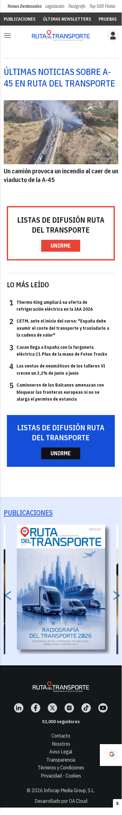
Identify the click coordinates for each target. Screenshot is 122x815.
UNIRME (61, 245)
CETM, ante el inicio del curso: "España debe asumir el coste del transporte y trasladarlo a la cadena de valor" (59, 328)
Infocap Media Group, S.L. (69, 790)
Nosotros (61, 744)
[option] (61, 587)
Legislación (54, 6)
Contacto (60, 736)
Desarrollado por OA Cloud (61, 801)
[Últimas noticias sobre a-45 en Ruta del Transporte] (61, 35)
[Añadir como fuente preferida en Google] (111, 755)
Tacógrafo (76, 6)
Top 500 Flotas (102, 6)
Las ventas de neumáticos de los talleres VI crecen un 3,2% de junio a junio (57, 369)
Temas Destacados (24, 6)
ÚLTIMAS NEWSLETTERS (67, 19)
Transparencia (60, 760)
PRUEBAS (108, 19)
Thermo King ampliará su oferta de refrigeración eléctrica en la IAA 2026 (51, 305)
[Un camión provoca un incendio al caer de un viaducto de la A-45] (61, 132)
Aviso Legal (60, 751)
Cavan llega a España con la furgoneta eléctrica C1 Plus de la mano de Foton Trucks (58, 350)
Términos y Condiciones (61, 767)
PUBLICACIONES (20, 19)
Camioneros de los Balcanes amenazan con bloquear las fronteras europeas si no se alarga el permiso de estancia (56, 392)
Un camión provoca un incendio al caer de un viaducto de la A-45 (61, 175)
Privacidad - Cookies (61, 776)
